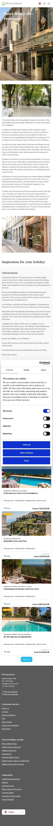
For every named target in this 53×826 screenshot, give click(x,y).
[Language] (39, 3)
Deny (26, 461)
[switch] (46, 418)
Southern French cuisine (11, 796)
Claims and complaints (10, 725)
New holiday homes (9, 744)
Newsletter (6, 729)
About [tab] (43, 370)
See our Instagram (11, 694)
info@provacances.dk (10, 684)
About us (5, 708)
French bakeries (8, 799)
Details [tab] (26, 370)
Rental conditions (8, 715)
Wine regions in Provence (12, 789)
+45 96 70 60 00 (8, 686)
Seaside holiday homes (10, 757)
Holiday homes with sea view (13, 764)
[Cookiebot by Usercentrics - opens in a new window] (39, 363)
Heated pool (6, 754)
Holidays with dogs (9, 750)
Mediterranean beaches (11, 779)
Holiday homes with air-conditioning (15, 761)
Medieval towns (8, 786)
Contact (5, 712)
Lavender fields (8, 793)
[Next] (48, 234)
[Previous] (4, 234)
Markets (5, 782)
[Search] (44, 3)
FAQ (3, 718)
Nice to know (7, 722)
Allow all (26, 445)
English (11, 812)
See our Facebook (11, 692)
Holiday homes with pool (11, 747)
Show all (26, 659)
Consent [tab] (9, 370)
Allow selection (26, 453)
